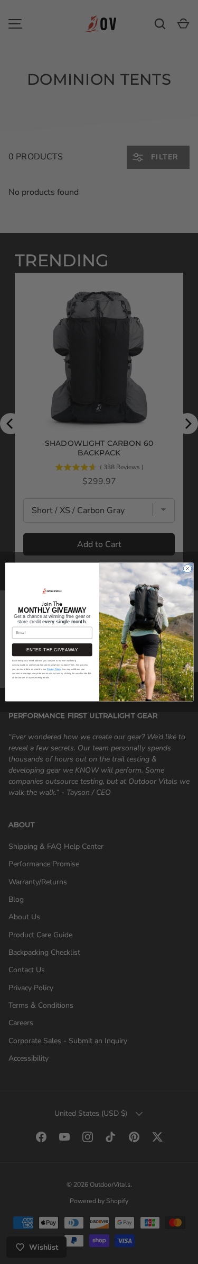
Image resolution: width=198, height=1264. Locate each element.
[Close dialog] (187, 568)
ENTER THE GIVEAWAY (52, 650)
